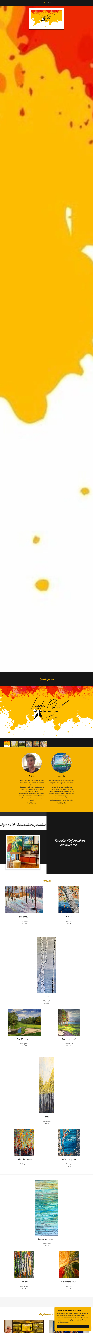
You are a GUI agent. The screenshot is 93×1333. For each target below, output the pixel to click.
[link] (46, 18)
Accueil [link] (42, 3)
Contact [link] (50, 3)
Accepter (72, 1327)
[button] (31, 803)
